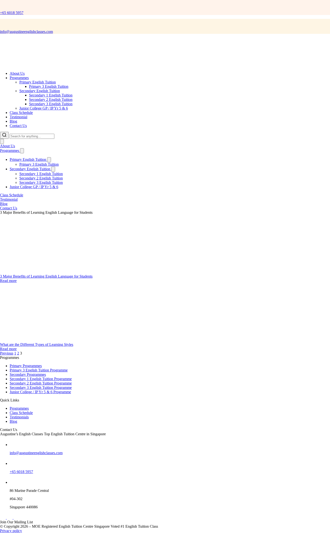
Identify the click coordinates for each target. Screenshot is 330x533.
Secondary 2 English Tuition (50, 99)
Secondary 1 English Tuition (50, 95)
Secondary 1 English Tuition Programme (41, 379)
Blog (13, 121)
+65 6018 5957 (11, 13)
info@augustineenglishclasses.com (26, 32)
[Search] (4, 135)
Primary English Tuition (37, 82)
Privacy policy (11, 531)
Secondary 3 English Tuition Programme (41, 387)
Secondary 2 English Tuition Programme (41, 383)
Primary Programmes (26, 366)
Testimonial (18, 117)
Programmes (19, 78)
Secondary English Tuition (39, 91)
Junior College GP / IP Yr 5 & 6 (43, 108)
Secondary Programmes (28, 374)
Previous (6, 353)
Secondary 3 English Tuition (50, 104)
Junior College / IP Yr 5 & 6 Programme (40, 392)
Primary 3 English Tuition (48, 86)
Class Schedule (21, 113)
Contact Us (18, 126)
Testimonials (19, 417)
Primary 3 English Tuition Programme (39, 370)
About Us (17, 73)
